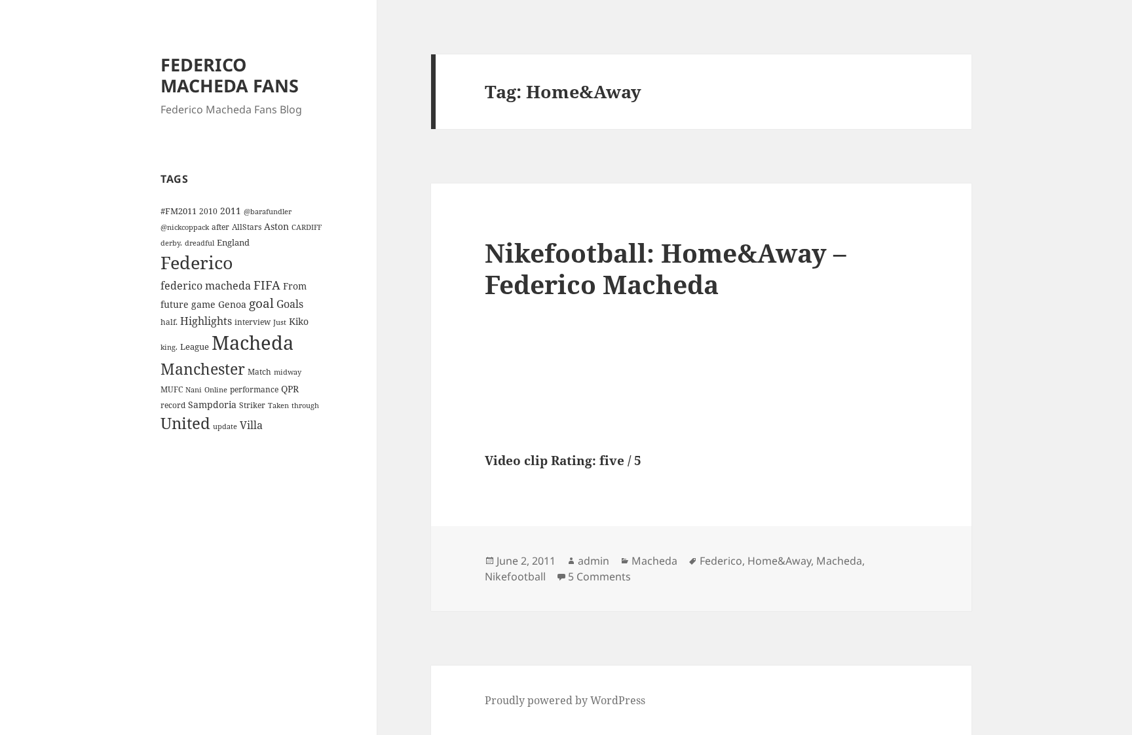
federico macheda (205, 285)
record (172, 405)
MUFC (171, 389)
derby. (171, 243)
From (295, 286)
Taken (278, 405)
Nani (193, 389)
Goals (289, 304)
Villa (251, 425)
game (203, 304)
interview (253, 321)
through (305, 405)
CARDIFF (307, 227)
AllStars (246, 226)
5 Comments (599, 576)
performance (254, 389)
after (220, 226)
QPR (290, 389)
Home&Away (779, 561)
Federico (196, 262)
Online (215, 389)
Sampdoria (212, 404)
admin (593, 561)
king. (169, 347)
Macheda (252, 343)
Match (259, 371)
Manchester (202, 368)
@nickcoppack (184, 227)
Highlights (206, 321)
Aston (276, 226)
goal (261, 303)
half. (169, 321)
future (174, 304)
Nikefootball (515, 576)
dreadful (199, 243)
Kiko (299, 321)
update (225, 426)
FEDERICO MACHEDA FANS (229, 75)
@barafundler (268, 211)
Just (279, 322)
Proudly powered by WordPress (565, 700)
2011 (230, 210)
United (185, 423)
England (233, 242)
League (194, 346)
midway (287, 372)
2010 (208, 211)
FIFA (267, 285)
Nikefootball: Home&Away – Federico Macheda (665, 268)
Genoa (232, 304)
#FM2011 (178, 211)
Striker (252, 405)
